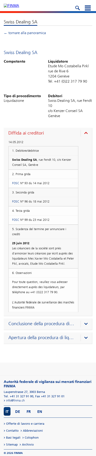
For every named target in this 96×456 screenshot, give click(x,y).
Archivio (28, 444)
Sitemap (12, 444)
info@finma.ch (15, 400)
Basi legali (13, 437)
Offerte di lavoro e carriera (25, 423)
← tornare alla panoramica (25, 33)
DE (17, 411)
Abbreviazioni (33, 430)
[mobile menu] (87, 7)
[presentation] (49, 133)
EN (39, 411)
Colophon (32, 437)
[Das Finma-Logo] (11, 6)
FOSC (15, 183)
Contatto (12, 430)
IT (7, 411)
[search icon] (77, 7)
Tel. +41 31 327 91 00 (18, 396)
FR (29, 411)
